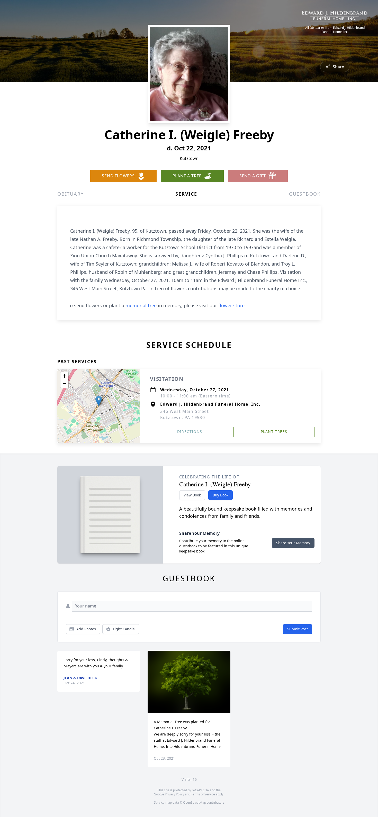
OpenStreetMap (194, 802)
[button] (98, 401)
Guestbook (305, 194)
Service (186, 194)
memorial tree (141, 305)
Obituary (70, 194)
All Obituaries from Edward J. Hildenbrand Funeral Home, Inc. (335, 30)
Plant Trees (274, 431)
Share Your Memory (293, 542)
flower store (231, 305)
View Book (192, 495)
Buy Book (220, 495)
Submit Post (297, 629)
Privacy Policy (174, 794)
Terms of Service (203, 794)
